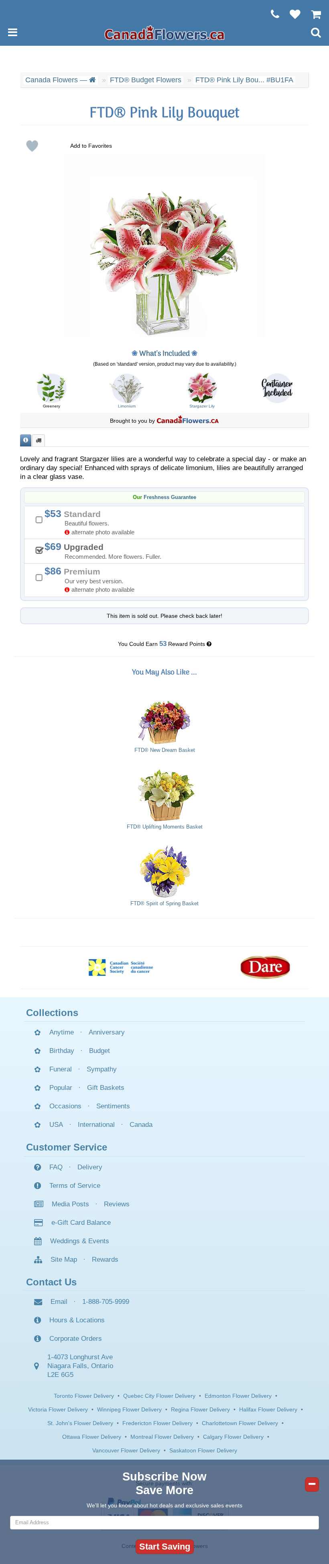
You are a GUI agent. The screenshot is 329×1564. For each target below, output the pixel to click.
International (96, 1124)
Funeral (60, 1069)
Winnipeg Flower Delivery (129, 1409)
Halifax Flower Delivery (268, 1409)
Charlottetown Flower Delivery (240, 1423)
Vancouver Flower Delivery (126, 1450)
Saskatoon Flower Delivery (203, 1450)
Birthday (61, 1051)
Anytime (61, 1032)
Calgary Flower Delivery (233, 1437)
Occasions (65, 1106)
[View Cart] (312, 14)
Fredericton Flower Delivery (157, 1423)
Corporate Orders (75, 1338)
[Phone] (271, 14)
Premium (92, 579)
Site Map (64, 1259)
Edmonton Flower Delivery (238, 1396)
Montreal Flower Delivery (162, 1437)
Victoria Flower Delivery (58, 1409)
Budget (99, 1051)
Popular (60, 1088)
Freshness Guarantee (170, 497)
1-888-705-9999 (105, 1301)
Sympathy (102, 1069)
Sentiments (113, 1106)
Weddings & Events (79, 1241)
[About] (25, 440)
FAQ (56, 1167)
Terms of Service (74, 1185)
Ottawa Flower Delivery (91, 1437)
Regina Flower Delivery (200, 1409)
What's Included (164, 354)
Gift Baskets (105, 1088)
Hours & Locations (77, 1320)
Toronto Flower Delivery (84, 1396)
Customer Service (66, 1147)
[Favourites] (291, 14)
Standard (92, 522)
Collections (52, 1012)
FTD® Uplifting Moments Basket (165, 827)
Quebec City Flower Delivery (159, 1396)
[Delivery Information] (38, 440)
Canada (141, 1124)
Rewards (105, 1259)
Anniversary (107, 1032)
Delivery (89, 1167)
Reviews (117, 1204)
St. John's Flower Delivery (80, 1423)
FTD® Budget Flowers (145, 80)
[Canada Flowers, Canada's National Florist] (187, 420)
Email (59, 1301)
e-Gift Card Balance (81, 1222)
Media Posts (70, 1204)
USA (56, 1124)
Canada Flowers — (57, 80)
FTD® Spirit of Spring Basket (164, 903)
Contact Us (51, 1282)
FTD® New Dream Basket (164, 750)
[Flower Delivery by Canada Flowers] (164, 32)
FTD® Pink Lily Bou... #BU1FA (244, 80)
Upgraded (105, 550)
